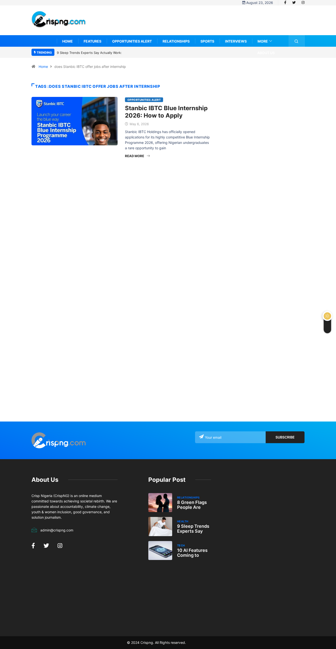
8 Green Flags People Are (192, 505)
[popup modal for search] (297, 41)
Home (67, 41)
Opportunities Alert (132, 41)
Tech (181, 545)
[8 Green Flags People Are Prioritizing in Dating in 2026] (160, 502)
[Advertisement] (215, 24)
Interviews (236, 41)
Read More (134, 156)
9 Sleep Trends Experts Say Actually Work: (89, 53)
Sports (207, 41)
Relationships (176, 41)
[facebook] (285, 2)
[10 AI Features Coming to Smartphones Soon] (160, 550)
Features (92, 41)
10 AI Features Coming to (192, 553)
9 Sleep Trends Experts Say (193, 529)
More (263, 41)
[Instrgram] (303, 2)
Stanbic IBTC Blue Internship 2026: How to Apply (166, 112)
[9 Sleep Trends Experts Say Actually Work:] (160, 526)
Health (182, 521)
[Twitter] (294, 2)
